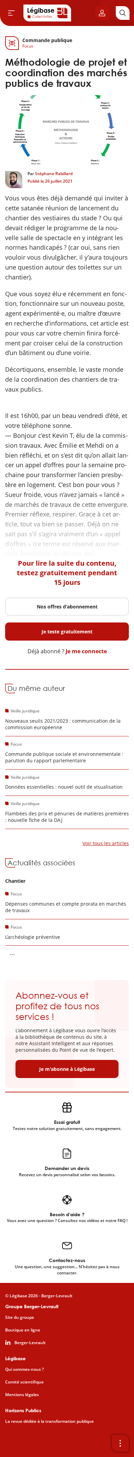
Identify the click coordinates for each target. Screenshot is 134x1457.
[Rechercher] (123, 13)
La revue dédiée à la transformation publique (49, 1421)
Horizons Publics (23, 1410)
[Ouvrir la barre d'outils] (120, 1443)
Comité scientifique (24, 1382)
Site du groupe (19, 1317)
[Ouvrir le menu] (11, 13)
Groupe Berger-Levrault (31, 1306)
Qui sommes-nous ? (24, 1369)
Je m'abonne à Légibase (67, 1069)
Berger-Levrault (30, 1343)
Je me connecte (86, 651)
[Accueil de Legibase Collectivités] (47, 13)
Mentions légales (22, 1394)
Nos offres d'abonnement (67, 606)
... (12, 952)
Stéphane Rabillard (53, 173)
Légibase (15, 1358)
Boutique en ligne (22, 1330)
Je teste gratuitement (67, 631)
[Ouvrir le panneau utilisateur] (102, 13)
